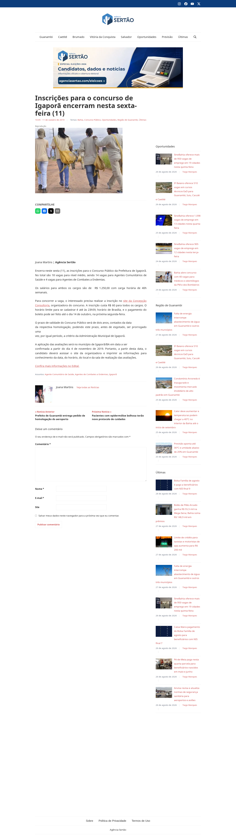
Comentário (43, 444)
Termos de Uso (141, 820)
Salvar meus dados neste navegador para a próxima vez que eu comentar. (79, 515)
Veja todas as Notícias (88, 387)
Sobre (89, 820)
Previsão (167, 37)
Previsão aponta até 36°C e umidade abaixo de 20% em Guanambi (186, 447)
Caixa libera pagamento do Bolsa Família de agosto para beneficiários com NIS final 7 (178, 635)
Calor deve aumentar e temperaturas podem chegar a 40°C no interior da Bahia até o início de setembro (177, 419)
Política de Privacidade (112, 820)
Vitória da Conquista (102, 37)
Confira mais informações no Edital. (57, 366)
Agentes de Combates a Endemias (91, 374)
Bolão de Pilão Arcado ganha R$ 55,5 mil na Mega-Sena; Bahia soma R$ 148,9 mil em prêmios (178, 513)
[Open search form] (195, 36)
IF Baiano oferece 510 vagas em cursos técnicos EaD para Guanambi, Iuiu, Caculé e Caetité (178, 191)
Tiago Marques (189, 171)
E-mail (39, 498)
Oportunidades (146, 37)
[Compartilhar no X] (51, 211)
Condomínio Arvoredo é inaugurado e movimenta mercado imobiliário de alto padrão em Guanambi (178, 386)
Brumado (78, 37)
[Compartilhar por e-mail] (57, 211)
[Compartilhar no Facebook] (44, 211)
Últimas (183, 37)
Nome (39, 488)
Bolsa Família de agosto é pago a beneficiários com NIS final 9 (186, 484)
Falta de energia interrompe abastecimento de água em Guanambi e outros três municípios (178, 321)
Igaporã (113, 374)
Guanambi (46, 37)
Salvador (126, 37)
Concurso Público (92, 119)
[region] (91, 236)
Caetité (62, 37)
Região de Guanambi (127, 119)
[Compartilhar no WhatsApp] (38, 211)
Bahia (80, 119)
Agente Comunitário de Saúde (59, 374)
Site (37, 507)
